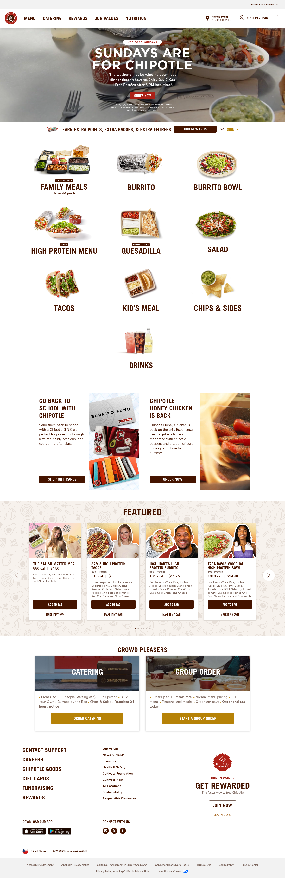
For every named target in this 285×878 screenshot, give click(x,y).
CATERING (52, 18)
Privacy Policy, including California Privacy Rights (123, 871)
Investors (109, 761)
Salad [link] (217, 249)
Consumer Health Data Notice (172, 865)
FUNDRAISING (37, 788)
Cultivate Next (113, 780)
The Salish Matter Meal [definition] (54, 564)
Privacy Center (250, 865)
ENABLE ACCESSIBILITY (265, 4)
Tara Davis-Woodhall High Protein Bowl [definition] (226, 566)
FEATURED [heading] (142, 512)
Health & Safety (114, 767)
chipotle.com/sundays (149, 110)
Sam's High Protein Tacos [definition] (108, 566)
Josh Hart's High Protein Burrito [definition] (164, 566)
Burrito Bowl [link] (218, 187)
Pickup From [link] (220, 17)
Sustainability (112, 792)
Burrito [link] (141, 187)
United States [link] (38, 851)
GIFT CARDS (35, 778)
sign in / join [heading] (257, 18)
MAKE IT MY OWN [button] (55, 614)
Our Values (110, 749)
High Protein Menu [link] (64, 250)
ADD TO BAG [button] (55, 604)
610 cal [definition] (97, 576)
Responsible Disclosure (119, 798)
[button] (269, 575)
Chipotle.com (139, 107)
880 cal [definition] (39, 568)
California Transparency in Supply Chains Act (122, 865)
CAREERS (32, 759)
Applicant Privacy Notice (75, 865)
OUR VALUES (106, 18)
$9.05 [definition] (113, 576)
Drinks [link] (141, 365)
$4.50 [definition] (55, 568)
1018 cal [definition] (214, 576)
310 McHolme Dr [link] (222, 20)
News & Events (113, 755)
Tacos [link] (64, 308)
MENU (30, 18)
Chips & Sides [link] (218, 308)
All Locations (112, 786)
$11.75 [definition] (174, 576)
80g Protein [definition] (215, 572)
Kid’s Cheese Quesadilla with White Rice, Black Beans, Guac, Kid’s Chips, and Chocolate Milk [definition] (55, 578)
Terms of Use (204, 865)
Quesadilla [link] (141, 250)
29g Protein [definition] (99, 572)
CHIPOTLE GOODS (41, 769)
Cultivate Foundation (118, 774)
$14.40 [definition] (232, 576)
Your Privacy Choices (170, 871)
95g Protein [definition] (157, 572)
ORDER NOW (142, 95)
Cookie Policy (226, 865)
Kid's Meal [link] (141, 308)
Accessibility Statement (40, 865)
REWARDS (78, 18)
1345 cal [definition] (156, 576)
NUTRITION (136, 18)
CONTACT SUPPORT (44, 750)
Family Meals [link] (64, 186)
